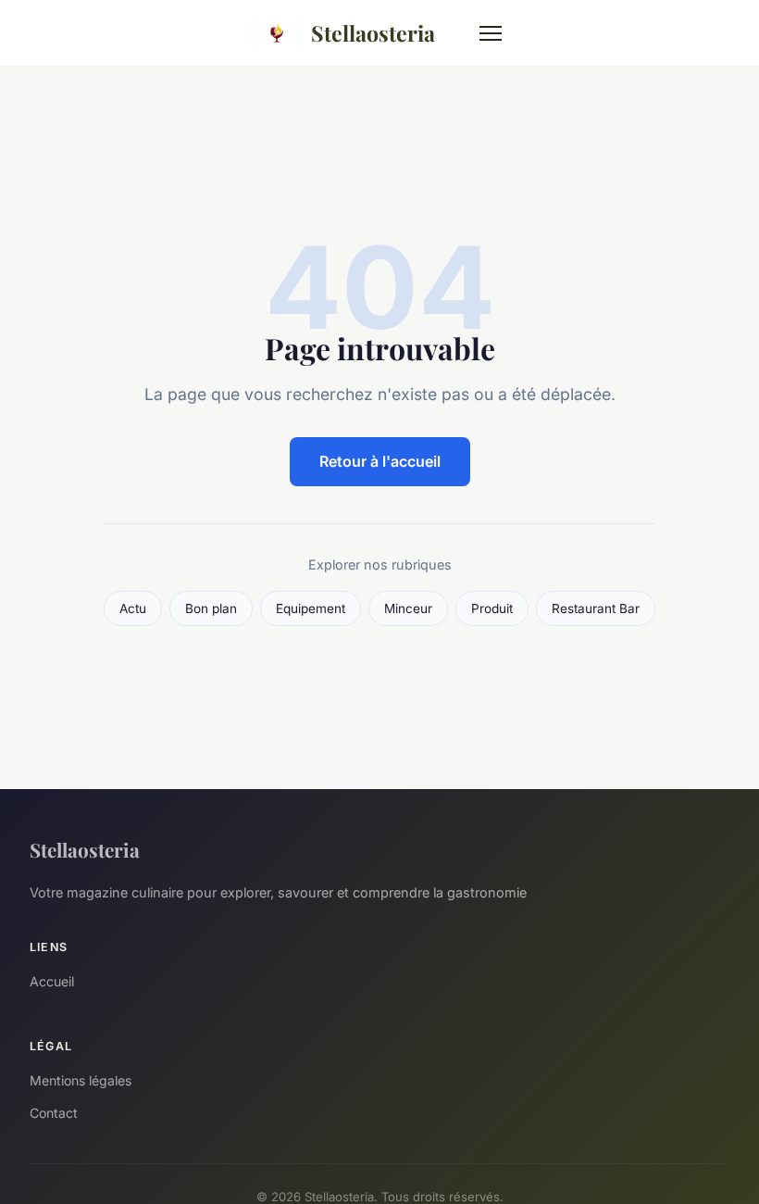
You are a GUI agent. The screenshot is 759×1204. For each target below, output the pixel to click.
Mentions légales (80, 1080)
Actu (132, 608)
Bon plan (211, 608)
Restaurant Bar (596, 608)
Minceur (408, 608)
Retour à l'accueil (380, 461)
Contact (54, 1113)
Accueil (52, 981)
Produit (492, 608)
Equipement (310, 608)
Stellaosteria (373, 33)
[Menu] (490, 33)
